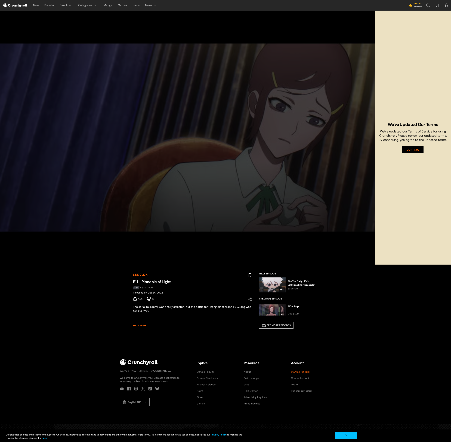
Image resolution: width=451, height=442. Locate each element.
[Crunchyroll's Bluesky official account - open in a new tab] (157, 389)
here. (44, 438)
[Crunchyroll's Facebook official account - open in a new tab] (129, 389)
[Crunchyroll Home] (139, 362)
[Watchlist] (437, 5)
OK (346, 435)
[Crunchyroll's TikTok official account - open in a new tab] (150, 389)
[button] (87, 5)
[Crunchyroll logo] (15, 5)
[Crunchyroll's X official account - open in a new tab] (143, 389)
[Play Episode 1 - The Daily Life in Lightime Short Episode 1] (288, 284)
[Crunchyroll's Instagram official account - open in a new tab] (136, 389)
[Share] (249, 299)
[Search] (428, 5)
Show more (139, 325)
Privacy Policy (219, 434)
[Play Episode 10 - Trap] (288, 309)
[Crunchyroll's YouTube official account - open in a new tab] (122, 389)
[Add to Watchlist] (249, 275)
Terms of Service (420, 131)
